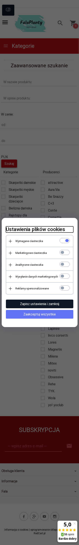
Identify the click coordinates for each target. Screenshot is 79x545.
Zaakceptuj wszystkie (39, 314)
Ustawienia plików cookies (35, 229)
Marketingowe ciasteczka (31, 253)
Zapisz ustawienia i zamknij (39, 304)
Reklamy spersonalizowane (32, 288)
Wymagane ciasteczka (29, 241)
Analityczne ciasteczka (29, 264)
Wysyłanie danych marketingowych (36, 276)
